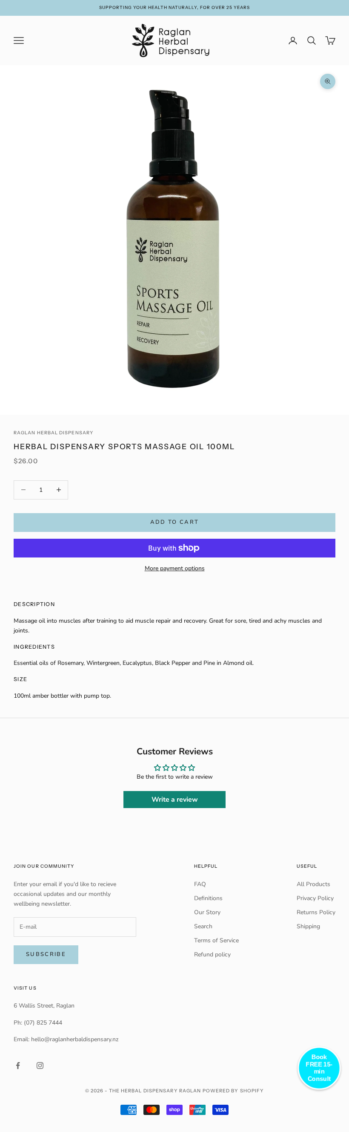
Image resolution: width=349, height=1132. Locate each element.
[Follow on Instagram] (40, 1065)
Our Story (207, 912)
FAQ (200, 884)
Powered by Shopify (233, 1091)
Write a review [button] (175, 799)
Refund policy (212, 954)
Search (203, 926)
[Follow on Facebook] (18, 1065)
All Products (313, 884)
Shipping (308, 926)
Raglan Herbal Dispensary (53, 433)
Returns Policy (316, 912)
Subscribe (46, 954)
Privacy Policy (315, 898)
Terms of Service (216, 940)
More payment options (175, 568)
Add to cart (174, 522)
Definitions (208, 898)
